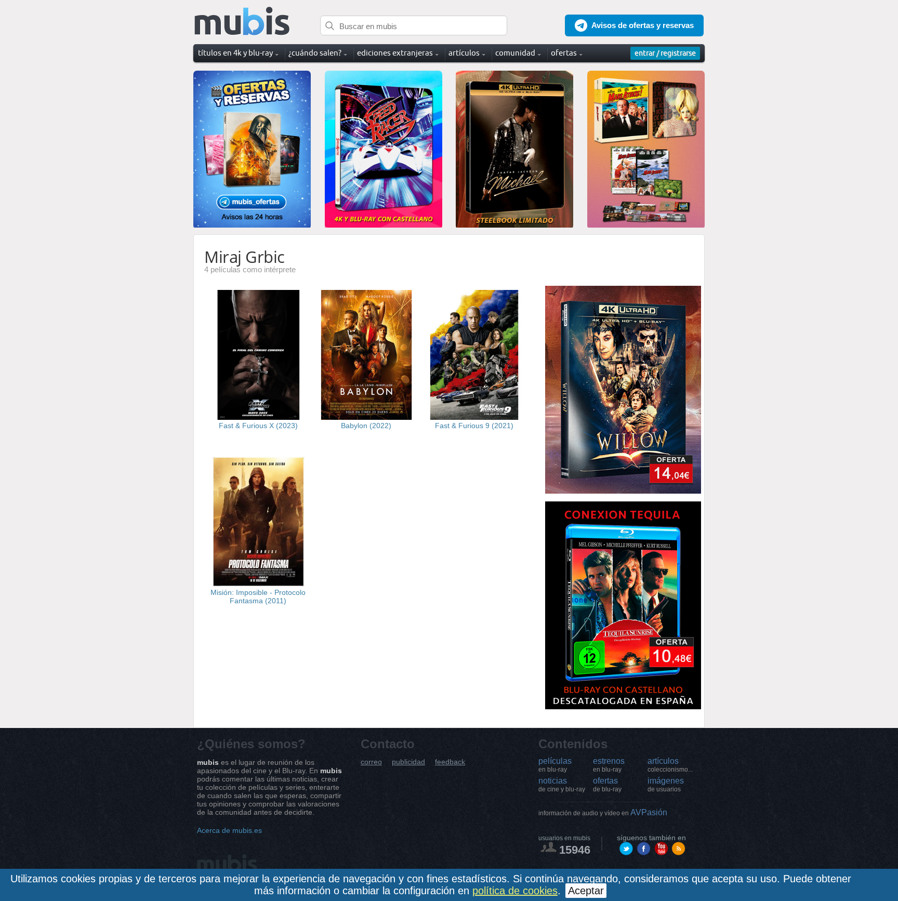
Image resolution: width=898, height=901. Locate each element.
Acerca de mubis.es (229, 830)
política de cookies (515, 890)
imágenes (666, 784)
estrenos (609, 765)
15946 (574, 849)
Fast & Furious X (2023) (258, 425)
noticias (561, 784)
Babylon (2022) (366, 425)
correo (371, 762)
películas (555, 765)
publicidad (408, 762)
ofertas (607, 784)
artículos (670, 765)
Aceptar (586, 890)
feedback (450, 762)
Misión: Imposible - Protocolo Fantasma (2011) (258, 596)
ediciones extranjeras (395, 52)
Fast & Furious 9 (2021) (474, 425)
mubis (242, 21)
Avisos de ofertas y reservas (642, 25)
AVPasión (602, 812)
